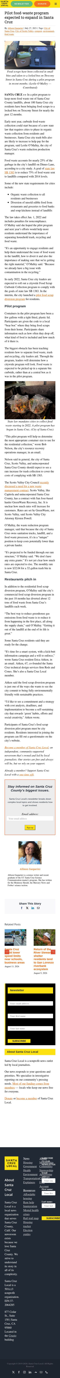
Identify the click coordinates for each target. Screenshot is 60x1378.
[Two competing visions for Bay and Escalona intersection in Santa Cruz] (19, 931)
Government (30, 1166)
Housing (28, 1162)
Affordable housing (29, 1196)
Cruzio (12, 1335)
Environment (30, 1174)
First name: (13, 1011)
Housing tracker (28, 1224)
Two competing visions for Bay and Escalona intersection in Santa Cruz (18, 956)
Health (27, 1170)
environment (48, 31)
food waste (9, 34)
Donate (9, 1098)
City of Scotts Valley (24, 31)
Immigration (30, 1206)
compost (38, 31)
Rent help (28, 1202)
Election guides (27, 1232)
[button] (7, 952)
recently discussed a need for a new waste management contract (27, 486)
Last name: (13, 1024)
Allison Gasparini (15, 28)
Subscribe (19, 1041)
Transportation (31, 1178)
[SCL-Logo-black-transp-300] (4, 2)
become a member (26, 1098)
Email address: (30, 814)
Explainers (29, 1182)
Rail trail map (31, 1218)
